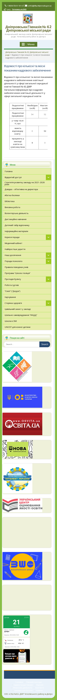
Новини (39, 690)
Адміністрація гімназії (23, 685)
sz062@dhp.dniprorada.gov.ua (39, 6)
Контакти (39, 688)
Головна (19, 682)
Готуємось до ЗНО (19, 9)
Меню (31, 44)
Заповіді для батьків (23, 690)
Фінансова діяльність (22, 688)
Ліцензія (39, 685)
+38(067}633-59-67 (15, 6)
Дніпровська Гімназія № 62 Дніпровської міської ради (28, 28)
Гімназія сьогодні (34, 682)
